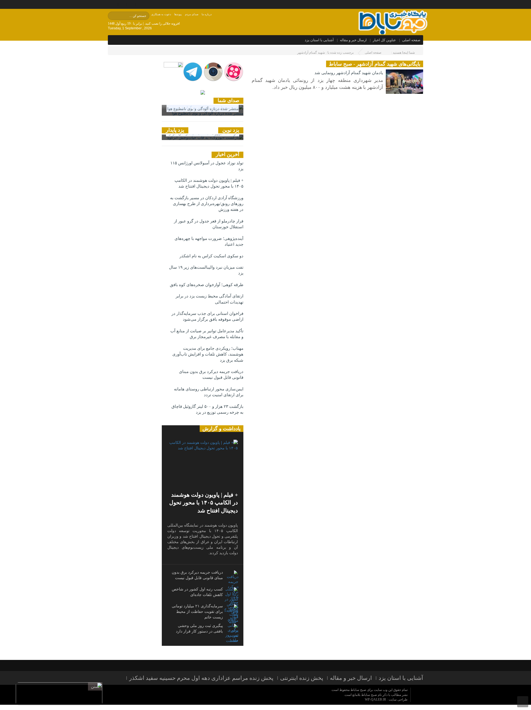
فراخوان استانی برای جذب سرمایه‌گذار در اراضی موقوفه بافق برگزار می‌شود (207, 316)
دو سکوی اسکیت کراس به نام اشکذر (211, 256)
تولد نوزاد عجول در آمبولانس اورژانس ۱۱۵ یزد (206, 166)
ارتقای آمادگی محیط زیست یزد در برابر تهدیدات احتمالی (209, 299)
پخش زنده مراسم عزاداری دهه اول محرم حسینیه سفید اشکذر (201, 678)
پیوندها (178, 14)
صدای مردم (191, 14)
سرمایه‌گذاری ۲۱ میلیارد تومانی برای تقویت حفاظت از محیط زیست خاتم (197, 611)
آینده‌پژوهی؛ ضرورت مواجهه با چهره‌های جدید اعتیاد (209, 241)
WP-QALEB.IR (375, 699)
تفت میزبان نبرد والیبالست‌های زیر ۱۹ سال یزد (206, 270)
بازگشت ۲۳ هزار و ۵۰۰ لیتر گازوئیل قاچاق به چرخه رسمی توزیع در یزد (207, 409)
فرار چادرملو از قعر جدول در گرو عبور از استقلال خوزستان (208, 224)
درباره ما (207, 14)
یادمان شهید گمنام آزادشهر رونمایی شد (348, 73)
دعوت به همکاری (161, 14)
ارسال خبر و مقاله (353, 40)
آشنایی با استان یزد (319, 40)
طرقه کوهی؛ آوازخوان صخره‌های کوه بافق (206, 285)
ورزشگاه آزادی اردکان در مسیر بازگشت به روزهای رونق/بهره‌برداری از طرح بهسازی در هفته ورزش (206, 204)
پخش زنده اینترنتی (301, 678)
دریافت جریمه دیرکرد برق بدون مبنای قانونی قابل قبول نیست (211, 374)
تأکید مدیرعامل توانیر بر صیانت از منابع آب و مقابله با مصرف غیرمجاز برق (206, 334)
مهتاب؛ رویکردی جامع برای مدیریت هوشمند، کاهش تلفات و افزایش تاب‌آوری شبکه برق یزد (207, 354)
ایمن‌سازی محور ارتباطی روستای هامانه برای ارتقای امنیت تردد (208, 392)
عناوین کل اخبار (384, 40)
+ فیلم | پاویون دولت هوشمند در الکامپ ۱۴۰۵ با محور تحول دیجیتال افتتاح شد (209, 183)
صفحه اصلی (411, 40)
